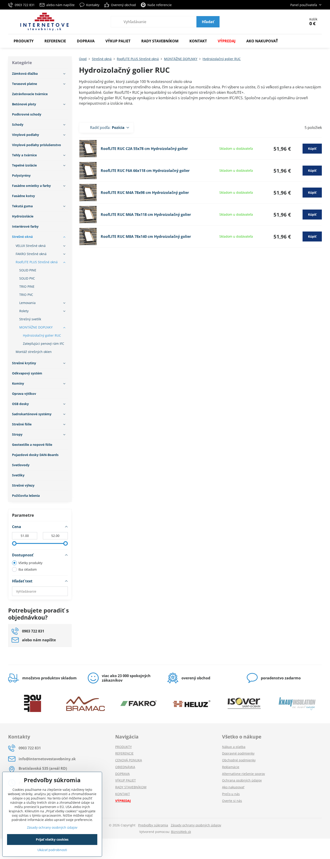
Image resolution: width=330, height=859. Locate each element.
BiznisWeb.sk (181, 832)
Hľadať (208, 21)
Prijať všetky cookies (52, 839)
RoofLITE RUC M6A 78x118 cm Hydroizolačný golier (146, 214)
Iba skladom (27, 569)
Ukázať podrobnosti (52, 850)
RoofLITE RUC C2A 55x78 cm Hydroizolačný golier (144, 148)
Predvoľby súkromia (153, 825)
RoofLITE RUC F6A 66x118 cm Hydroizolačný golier (145, 170)
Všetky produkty (30, 563)
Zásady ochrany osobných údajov (196, 825)
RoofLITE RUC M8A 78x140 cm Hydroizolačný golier (146, 236)
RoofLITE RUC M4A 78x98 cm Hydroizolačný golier (145, 192)
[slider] (14, 543)
